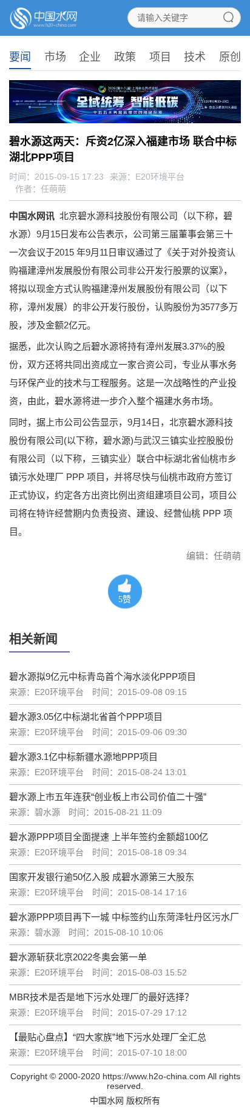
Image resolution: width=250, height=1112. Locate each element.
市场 (55, 57)
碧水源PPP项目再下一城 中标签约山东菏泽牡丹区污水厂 (124, 917)
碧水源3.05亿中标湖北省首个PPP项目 (86, 716)
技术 (195, 57)
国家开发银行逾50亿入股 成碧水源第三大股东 (101, 877)
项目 (160, 57)
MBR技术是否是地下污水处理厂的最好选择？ (101, 997)
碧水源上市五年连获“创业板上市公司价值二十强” (107, 797)
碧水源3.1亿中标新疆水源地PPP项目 (83, 756)
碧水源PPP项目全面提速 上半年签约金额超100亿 (108, 837)
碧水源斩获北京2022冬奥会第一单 (78, 957)
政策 (125, 57)
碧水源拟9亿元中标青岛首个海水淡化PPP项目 (102, 676)
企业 (90, 57)
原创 (230, 57)
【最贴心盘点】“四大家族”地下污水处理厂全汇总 (107, 1037)
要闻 (20, 57)
